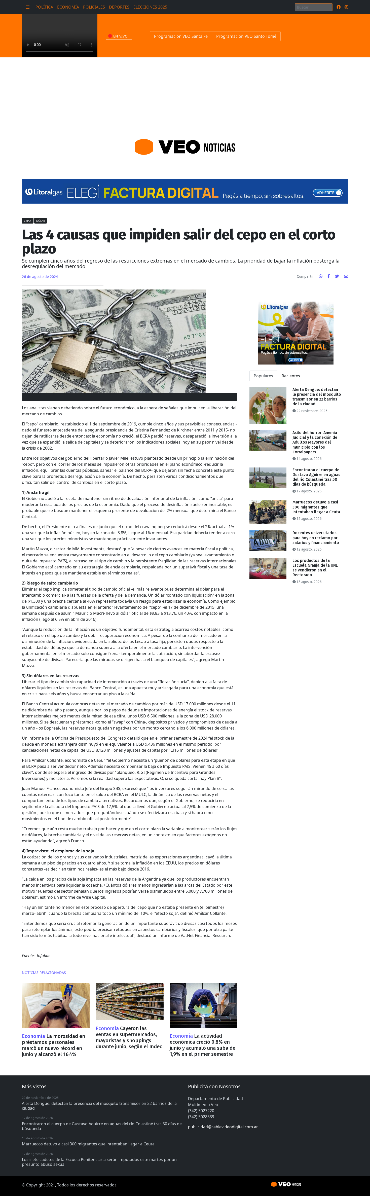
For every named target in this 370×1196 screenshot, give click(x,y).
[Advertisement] (185, 95)
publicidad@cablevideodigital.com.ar (223, 1127)
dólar (40, 221)
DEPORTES (119, 7)
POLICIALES (94, 7)
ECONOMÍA (68, 7)
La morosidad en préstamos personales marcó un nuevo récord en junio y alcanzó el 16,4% (53, 1045)
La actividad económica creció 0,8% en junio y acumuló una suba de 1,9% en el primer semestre (202, 1045)
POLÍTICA (44, 7)
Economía (34, 1036)
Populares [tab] (263, 376)
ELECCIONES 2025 (150, 7)
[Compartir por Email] (346, 276)
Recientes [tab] (291, 376)
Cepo (27, 221)
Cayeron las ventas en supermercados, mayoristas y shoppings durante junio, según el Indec (129, 1037)
